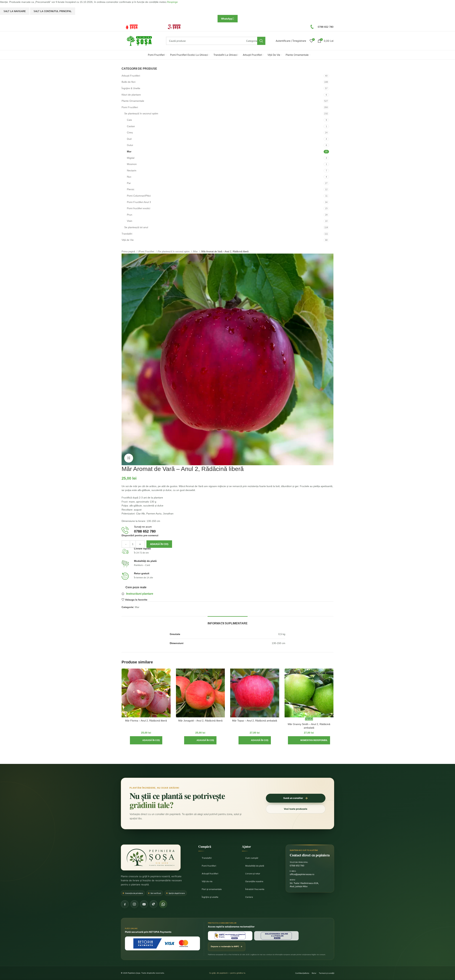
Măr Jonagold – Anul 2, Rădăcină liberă (200, 720)
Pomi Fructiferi (130, 107)
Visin (129, 220)
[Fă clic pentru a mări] (128, 458)
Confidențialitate (302, 973)
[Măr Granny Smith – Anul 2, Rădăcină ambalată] (309, 693)
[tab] (228, 621)
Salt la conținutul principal (53, 11)
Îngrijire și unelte (210, 897)
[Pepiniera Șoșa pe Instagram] (134, 904)
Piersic (130, 189)
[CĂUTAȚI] (261, 41)
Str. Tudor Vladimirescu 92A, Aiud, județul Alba (304, 885)
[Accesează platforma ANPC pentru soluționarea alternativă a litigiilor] (230, 935)
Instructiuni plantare (139, 593)
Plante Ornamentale (133, 100)
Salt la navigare (15, 11)
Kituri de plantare (131, 94)
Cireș (130, 132)
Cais (129, 119)
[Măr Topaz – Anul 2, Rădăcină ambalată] (254, 693)
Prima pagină (129, 251)
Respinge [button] (172, 2)
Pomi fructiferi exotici (138, 208)
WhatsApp (226, 18)
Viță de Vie (128, 239)
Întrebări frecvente (254, 889)
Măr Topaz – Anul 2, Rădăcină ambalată (254, 720)
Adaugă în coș (159, 544)
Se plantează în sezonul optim (141, 113)
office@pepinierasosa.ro (302, 874)
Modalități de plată (254, 865)
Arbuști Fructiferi (131, 75)
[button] (146, 740)
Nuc (129, 176)
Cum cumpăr (251, 858)
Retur (314, 973)
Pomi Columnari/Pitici (139, 195)
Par (129, 183)
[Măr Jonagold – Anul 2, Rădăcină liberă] (200, 693)
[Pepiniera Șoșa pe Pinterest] (153, 904)
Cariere (249, 897)
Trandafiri (127, 233)
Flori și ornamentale (212, 889)
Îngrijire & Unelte (131, 88)
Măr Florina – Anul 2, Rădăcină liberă (146, 720)
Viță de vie (207, 881)
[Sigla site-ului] (139, 40)
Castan (131, 126)
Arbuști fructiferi (210, 873)
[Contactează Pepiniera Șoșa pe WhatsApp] (163, 904)
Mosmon (132, 164)
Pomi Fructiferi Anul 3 (139, 202)
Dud (129, 138)
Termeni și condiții (326, 973)
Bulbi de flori (128, 81)
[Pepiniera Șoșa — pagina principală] (151, 857)
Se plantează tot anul (136, 227)
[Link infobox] (141, 27)
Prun (129, 214)
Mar (129, 151)
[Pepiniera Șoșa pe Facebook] (125, 904)
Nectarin (131, 170)
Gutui (130, 145)
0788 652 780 (297, 865)
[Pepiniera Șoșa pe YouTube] (144, 904)
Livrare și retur (252, 873)
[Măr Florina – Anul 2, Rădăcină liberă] (146, 693)
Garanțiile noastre (254, 881)
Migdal (130, 157)
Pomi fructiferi (209, 865)
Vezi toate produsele (295, 808)
